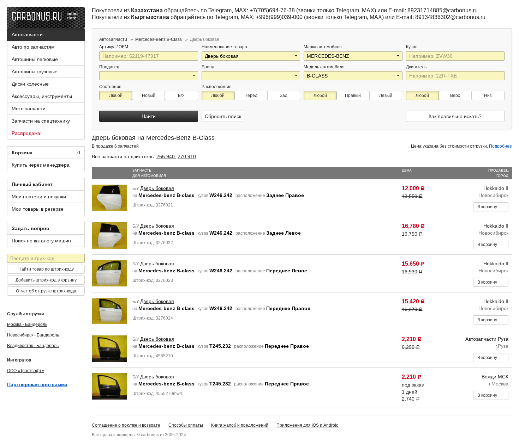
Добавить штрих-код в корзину (46, 280)
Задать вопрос (30, 228)
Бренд (208, 66)
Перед (250, 95)
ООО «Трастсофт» (25, 370)
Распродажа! (27, 133)
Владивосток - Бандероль (33, 345)
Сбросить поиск (223, 116)
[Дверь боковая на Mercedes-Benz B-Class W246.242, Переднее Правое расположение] (109, 310)
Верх (455, 95)
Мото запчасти (29, 108)
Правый (353, 95)
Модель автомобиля (324, 66)
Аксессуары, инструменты (42, 96)
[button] (296, 56)
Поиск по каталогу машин (41, 240)
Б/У (181, 95)
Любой (116, 95)
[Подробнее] (132, 46)
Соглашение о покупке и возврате (126, 425)
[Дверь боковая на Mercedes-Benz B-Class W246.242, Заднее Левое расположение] (109, 235)
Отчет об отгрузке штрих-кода (46, 291)
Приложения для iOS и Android (307, 425)
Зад (283, 95)
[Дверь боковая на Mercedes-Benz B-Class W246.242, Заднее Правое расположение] (109, 197)
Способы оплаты (185, 425)
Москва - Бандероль (27, 324)
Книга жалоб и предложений (239, 425)
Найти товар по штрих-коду (46, 269)
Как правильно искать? (455, 116)
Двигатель (417, 66)
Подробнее (500, 146)
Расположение (217, 86)
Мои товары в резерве (38, 209)
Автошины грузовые (35, 71)
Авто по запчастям (33, 47)
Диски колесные (30, 84)
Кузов (412, 46)
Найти (149, 116)
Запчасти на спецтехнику (41, 121)
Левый (385, 95)
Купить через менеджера (41, 165)
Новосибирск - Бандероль (33, 335)
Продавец (109, 66)
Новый (148, 95)
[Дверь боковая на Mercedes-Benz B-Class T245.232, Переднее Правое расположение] (109, 348)
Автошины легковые (35, 59)
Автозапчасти (27, 34)
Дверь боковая (157, 188)
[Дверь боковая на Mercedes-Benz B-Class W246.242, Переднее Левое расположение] (109, 273)
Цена (407, 170)
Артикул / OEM (114, 46)
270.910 (187, 156)
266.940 (165, 156)
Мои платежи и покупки (39, 196)
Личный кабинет (32, 184)
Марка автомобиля (323, 46)
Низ (488, 95)
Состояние (110, 86)
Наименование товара (224, 46)
